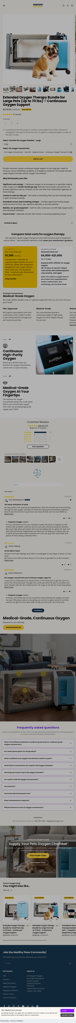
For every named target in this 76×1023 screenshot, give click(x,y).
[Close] (74, 1008)
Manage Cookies (67, 1015)
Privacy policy (4, 1021)
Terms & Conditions (16, 1021)
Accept (64, 1011)
